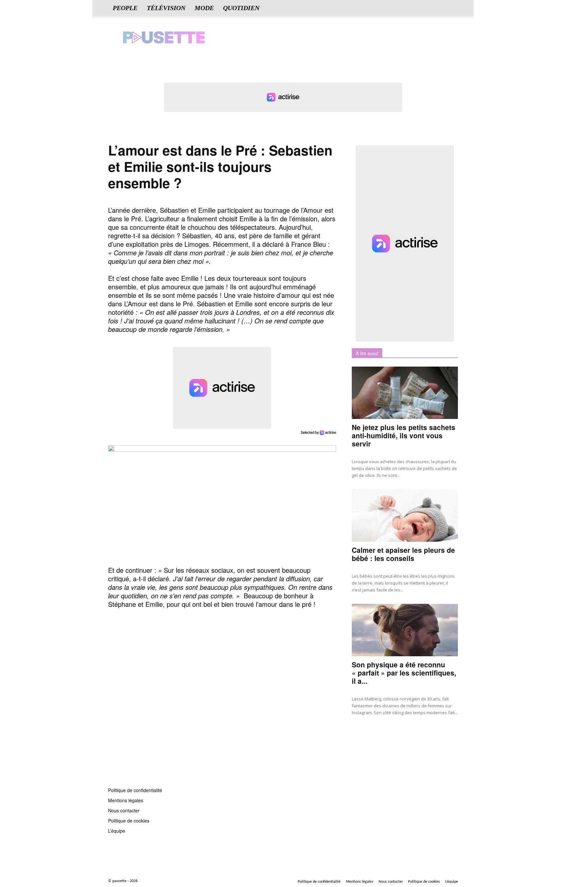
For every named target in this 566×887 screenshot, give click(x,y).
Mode (204, 7)
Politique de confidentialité (135, 790)
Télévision (166, 7)
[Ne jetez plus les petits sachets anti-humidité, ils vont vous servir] (405, 393)
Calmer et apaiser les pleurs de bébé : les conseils (403, 554)
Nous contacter (124, 810)
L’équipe (116, 830)
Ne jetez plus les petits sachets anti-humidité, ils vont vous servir (403, 435)
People (125, 7)
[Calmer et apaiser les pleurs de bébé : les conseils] (405, 515)
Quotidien (241, 7)
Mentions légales (125, 800)
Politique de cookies (128, 820)
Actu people (364, 733)
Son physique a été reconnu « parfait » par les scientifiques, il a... (404, 673)
